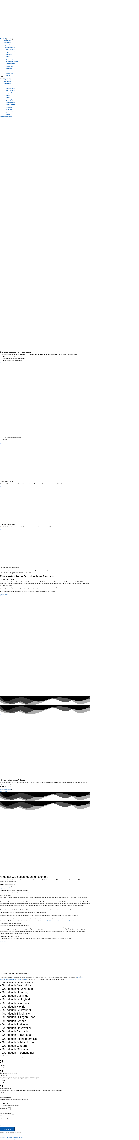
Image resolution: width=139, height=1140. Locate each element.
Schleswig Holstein (10, 73)
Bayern (7, 49)
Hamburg (8, 58)
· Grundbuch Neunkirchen (16, 988)
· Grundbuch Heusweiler (15, 1027)
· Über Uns (5, 42)
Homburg (8, 979)
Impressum (2, 1137)
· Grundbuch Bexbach (14, 1031)
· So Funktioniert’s (7, 40)
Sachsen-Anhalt (9, 70)
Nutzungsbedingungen (18, 1137)
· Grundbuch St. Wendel (15, 1010)
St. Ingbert (19, 979)
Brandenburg (9, 54)
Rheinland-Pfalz (9, 66)
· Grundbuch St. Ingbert (15, 999)
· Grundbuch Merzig (12, 1006)
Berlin (7, 52)
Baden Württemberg (10, 51)
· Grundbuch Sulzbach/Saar (17, 1042)
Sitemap (3, 1135)
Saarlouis (26, 979)
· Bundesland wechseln (8, 47)
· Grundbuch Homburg (14, 992)
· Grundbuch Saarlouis (14, 1003)
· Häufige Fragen (7, 44)
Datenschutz (9, 1137)
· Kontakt (5, 45)
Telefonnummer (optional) (6, 1113)
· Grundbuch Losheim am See (19, 1038)
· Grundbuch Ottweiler (14, 1049)
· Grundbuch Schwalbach (16, 1034)
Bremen (7, 56)
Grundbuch (2, 1139)
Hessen (7, 59)
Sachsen (8, 71)
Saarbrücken (80, 977)
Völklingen (13, 979)
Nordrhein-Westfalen (10, 64)
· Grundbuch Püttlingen (15, 1024)
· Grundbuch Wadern (13, 1045)
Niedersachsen (9, 63)
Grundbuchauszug (10, 1139)
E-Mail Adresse (3, 1111)
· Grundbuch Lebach (13, 1021)
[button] (4, 594)
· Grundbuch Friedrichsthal (17, 1052)
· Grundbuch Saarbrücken (16, 985)
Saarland (8, 68)
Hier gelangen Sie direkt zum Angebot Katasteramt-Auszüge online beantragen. (58, 920)
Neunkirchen (3, 979)
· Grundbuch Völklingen (15, 995)
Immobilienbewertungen (20, 1139)
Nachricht (2, 1125)
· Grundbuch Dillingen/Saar (17, 1017)
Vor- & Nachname (4, 1108)
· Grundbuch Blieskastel (15, 1013)
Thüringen (8, 75)
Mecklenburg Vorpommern (12, 61)
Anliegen (2, 1115)
